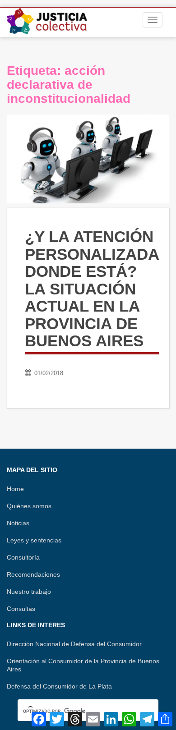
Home (15, 488)
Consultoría (23, 557)
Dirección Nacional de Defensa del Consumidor (74, 643)
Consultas (21, 608)
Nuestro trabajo (29, 591)
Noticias (18, 523)
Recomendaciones (33, 574)
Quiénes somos (29, 506)
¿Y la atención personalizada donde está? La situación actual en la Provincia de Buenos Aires (92, 288)
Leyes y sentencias (34, 540)
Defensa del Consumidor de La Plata (59, 686)
